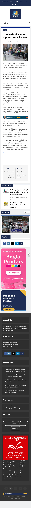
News (4, 30)
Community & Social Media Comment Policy (15, 423)
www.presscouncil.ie (8, 479)
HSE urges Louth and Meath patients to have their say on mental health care (19, 192)
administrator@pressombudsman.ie (12, 477)
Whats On (15, 407)
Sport (15, 221)
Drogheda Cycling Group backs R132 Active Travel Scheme (15, 391)
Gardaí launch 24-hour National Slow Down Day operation (18, 205)
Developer (6, 41)
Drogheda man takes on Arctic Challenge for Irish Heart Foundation (15, 386)
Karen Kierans (15, 197)
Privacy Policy (15, 428)
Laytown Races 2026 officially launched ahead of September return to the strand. (12, 1)
